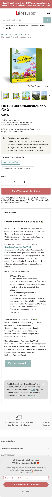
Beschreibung (10, 212)
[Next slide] (49, 96)
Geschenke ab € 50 (18, 34)
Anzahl (4, 176)
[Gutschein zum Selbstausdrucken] (18, 171)
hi (32, 389)
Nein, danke (26, 491)
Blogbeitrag (31, 395)
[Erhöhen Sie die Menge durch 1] (24, 182)
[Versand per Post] (11, 165)
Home (4, 34)
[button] (6, 95)
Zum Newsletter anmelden (26, 484)
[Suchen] (47, 20)
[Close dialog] (49, 458)
